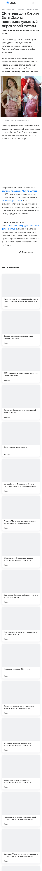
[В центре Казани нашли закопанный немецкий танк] (21, 402)
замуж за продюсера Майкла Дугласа (19, 191)
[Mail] (8, 3)
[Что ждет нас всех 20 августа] (21, 661)
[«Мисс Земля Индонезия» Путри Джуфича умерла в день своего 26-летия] (21, 476)
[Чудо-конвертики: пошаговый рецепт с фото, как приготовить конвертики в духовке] (21, 291)
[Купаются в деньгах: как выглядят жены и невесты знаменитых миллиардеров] (21, 698)
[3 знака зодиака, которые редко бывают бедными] (21, 328)
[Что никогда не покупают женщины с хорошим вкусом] (21, 624)
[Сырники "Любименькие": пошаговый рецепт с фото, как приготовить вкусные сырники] (21, 846)
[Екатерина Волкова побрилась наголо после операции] (21, 587)
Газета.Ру (20, 9)
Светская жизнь (33, 9)
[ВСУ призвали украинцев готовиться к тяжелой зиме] (21, 365)
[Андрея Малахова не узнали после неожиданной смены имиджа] (21, 513)
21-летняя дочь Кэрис (12, 200)
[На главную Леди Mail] (12, 3)
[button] (21, 97)
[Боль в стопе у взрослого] (21, 439)
